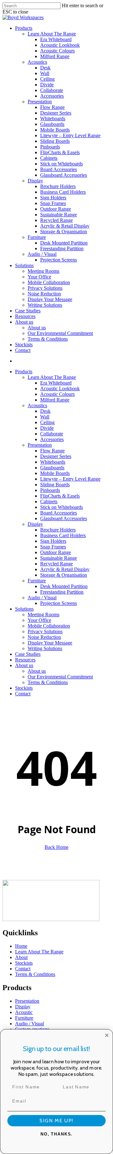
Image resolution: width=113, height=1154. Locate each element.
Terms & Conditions (48, 682)
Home (21, 946)
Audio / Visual (42, 597)
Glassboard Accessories (63, 518)
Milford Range (54, 399)
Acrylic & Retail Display (64, 569)
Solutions (24, 609)
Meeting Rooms (43, 614)
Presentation (40, 445)
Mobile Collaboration (49, 625)
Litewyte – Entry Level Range (70, 479)
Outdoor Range (55, 552)
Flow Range (52, 450)
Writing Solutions (45, 648)
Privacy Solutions (45, 631)
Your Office (39, 620)
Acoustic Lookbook (60, 388)
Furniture (37, 580)
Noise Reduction (44, 637)
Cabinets (48, 501)
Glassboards (52, 467)
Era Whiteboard (56, 383)
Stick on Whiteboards (61, 507)
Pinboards (50, 490)
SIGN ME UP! (57, 1121)
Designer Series (55, 456)
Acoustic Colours (57, 394)
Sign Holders (53, 541)
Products (23, 371)
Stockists (24, 688)
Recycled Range (56, 563)
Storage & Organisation (63, 575)
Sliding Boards (55, 484)
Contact (22, 693)
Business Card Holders (63, 535)
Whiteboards (52, 462)
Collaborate (51, 433)
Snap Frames (53, 546)
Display (35, 524)
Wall (44, 416)
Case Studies (27, 654)
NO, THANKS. (56, 1134)
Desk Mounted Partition (64, 586)
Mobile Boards (55, 473)
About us (24, 665)
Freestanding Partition (61, 592)
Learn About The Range (52, 377)
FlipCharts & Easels (60, 496)
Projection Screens (58, 603)
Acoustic (24, 1012)
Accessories (52, 439)
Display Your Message (50, 642)
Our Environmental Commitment (60, 676)
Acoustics (37, 405)
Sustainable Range (58, 558)
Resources (25, 659)
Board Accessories (58, 512)
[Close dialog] (106, 1035)
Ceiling (47, 422)
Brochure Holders (58, 529)
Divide (47, 428)
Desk (45, 411)
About (21, 957)
